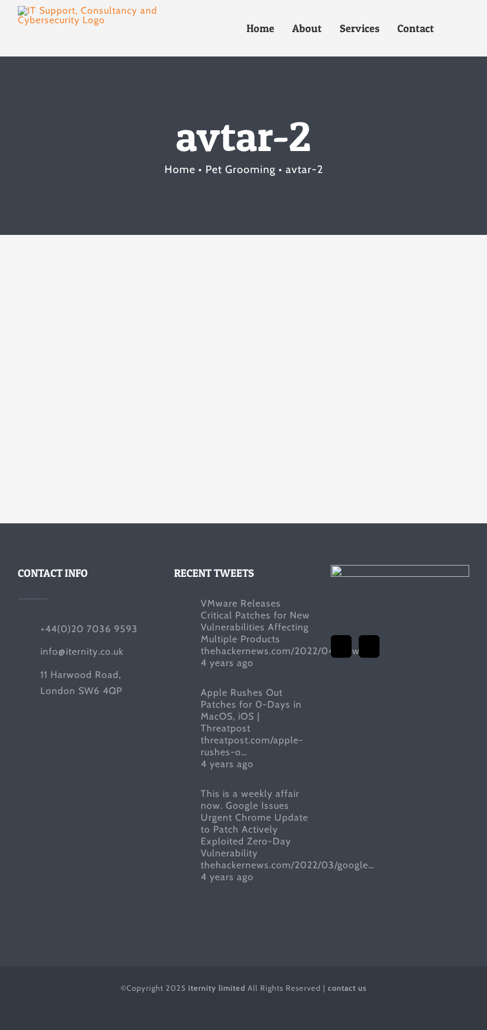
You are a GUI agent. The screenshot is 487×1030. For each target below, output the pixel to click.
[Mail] (369, 646)
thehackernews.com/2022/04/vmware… (291, 651)
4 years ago (227, 662)
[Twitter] (341, 646)
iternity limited (216, 988)
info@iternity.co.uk (82, 651)
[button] (456, 28)
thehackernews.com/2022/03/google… (288, 865)
